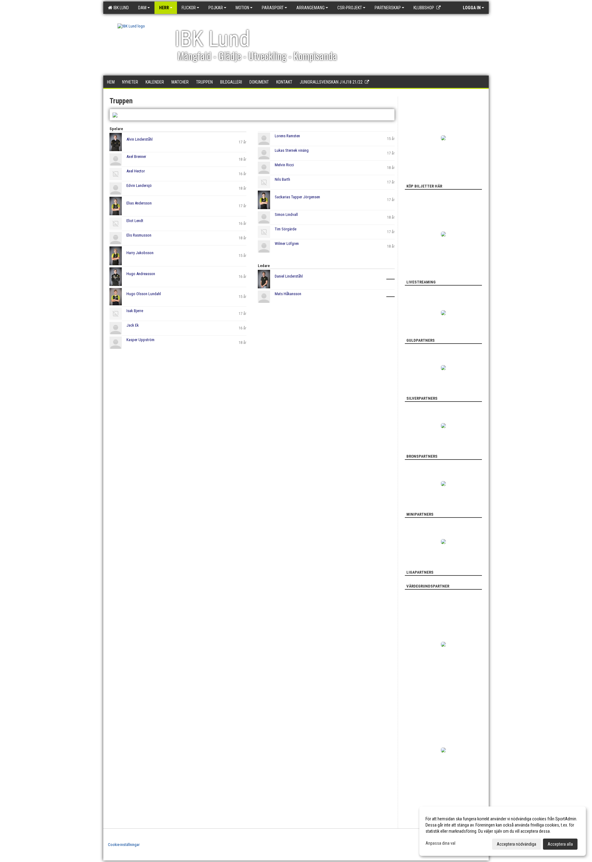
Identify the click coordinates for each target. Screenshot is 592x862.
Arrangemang (310, 7)
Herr (164, 7)
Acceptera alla (560, 844)
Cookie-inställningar (124, 844)
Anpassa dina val (440, 843)
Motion (242, 7)
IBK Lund (120, 7)
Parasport (273, 7)
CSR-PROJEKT (349, 7)
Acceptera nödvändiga (516, 844)
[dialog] (502, 831)
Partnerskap (388, 7)
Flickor (189, 7)
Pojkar (215, 7)
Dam (142, 7)
